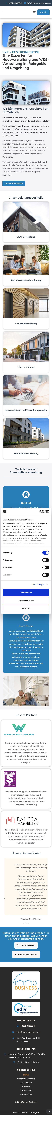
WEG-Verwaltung (26, 236)
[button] (34, 12)
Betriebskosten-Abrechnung (26, 280)
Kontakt (26, 1086)
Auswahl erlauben (26, 600)
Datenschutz (26, 1094)
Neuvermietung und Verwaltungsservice (26, 410)
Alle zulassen (26, 592)
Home (26, 1075)
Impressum (26, 1090)
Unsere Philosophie (26, 1079)
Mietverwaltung (26, 367)
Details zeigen (39, 585)
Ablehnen (26, 608)
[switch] (45, 560)
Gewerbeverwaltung (26, 323)
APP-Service (26, 1082)
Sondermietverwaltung (26, 453)
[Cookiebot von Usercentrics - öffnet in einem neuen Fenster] (38, 511)
